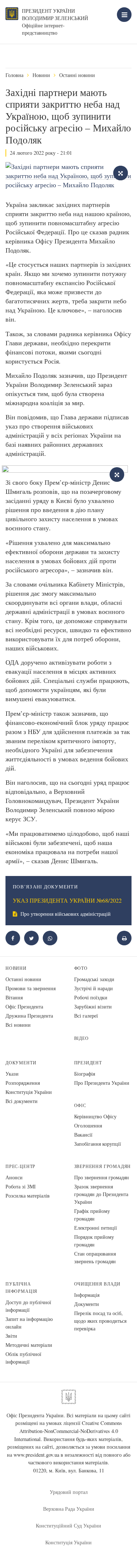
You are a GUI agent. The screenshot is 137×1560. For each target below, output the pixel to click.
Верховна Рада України (68, 1508)
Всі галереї (86, 1015)
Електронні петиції (95, 1227)
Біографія (84, 1073)
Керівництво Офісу (95, 1116)
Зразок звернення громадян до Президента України (101, 1194)
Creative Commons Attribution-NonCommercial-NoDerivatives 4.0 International (68, 1430)
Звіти (11, 1335)
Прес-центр (20, 1166)
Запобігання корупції (97, 1143)
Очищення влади (97, 1284)
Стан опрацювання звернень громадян (95, 1257)
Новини (41, 75)
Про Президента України (101, 1082)
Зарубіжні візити (93, 1006)
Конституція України (28, 1091)
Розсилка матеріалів (27, 1195)
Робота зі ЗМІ (20, 1186)
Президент (88, 1062)
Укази (12, 1073)
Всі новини (18, 1024)
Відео (81, 1038)
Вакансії (83, 1134)
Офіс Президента (24, 1006)
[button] (31, 938)
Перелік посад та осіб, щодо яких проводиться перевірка (100, 1321)
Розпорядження (22, 1082)
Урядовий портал (69, 1491)
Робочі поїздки (90, 997)
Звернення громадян (102, 1166)
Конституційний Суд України (68, 1525)
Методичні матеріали (28, 1344)
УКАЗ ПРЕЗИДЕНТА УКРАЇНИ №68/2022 (67, 900)
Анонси (14, 1177)
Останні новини (77, 75)
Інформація (86, 1294)
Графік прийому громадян (92, 1214)
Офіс (80, 1105)
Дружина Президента (29, 1015)
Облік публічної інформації (23, 1357)
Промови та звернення (30, 988)
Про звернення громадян (101, 1177)
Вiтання (14, 997)
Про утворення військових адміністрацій (65, 913)
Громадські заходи (94, 979)
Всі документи (21, 1101)
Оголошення (88, 1125)
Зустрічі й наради (93, 988)
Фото (81, 968)
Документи (20, 1062)
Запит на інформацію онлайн (29, 1322)
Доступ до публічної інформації (28, 1306)
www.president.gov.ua (36, 1454)
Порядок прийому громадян (94, 1240)
